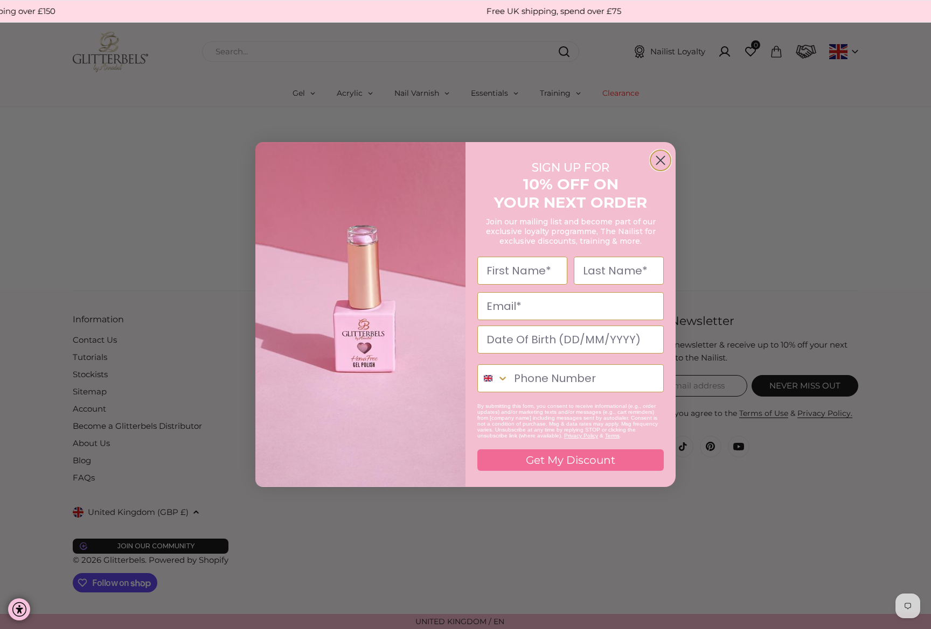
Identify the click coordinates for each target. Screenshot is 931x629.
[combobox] (493, 378)
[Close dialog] (660, 160)
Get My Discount (570, 460)
